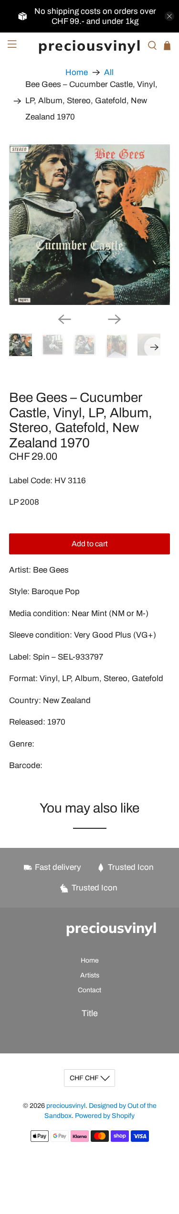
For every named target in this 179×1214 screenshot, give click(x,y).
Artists (89, 975)
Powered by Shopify (105, 1115)
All (109, 72)
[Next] (114, 319)
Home (76, 72)
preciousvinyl (65, 1105)
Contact (89, 990)
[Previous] (64, 319)
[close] (169, 16)
